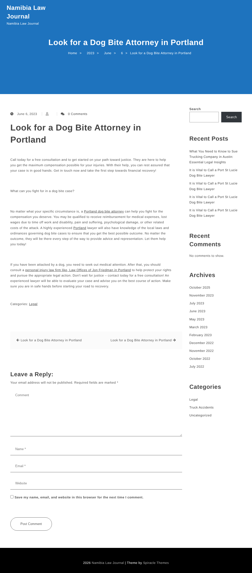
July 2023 (196, 303)
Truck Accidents (201, 407)
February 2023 (200, 335)
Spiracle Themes (156, 563)
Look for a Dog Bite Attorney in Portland (75, 134)
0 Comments (77, 114)
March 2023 (198, 327)
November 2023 (201, 295)
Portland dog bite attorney (104, 211)
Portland (79, 228)
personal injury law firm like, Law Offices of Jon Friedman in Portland (78, 270)
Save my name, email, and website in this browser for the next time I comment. (79, 497)
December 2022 (201, 343)
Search (195, 109)
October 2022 (199, 358)
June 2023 (197, 311)
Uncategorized (200, 415)
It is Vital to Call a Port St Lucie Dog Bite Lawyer (213, 172)
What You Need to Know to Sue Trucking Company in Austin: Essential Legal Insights (213, 156)
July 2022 (196, 366)
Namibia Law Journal (26, 12)
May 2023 (197, 319)
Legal (33, 304)
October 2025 (199, 287)
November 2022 (201, 351)
